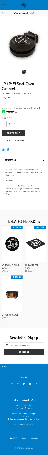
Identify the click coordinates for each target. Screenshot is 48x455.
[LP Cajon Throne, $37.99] (12, 244)
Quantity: (7, 118)
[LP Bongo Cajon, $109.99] (12, 294)
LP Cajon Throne (10, 265)
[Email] (3, 149)
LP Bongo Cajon (10, 315)
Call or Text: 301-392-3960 (24, 424)
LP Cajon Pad (31, 265)
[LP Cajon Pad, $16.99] (36, 244)
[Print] (8, 149)
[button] (24, 160)
